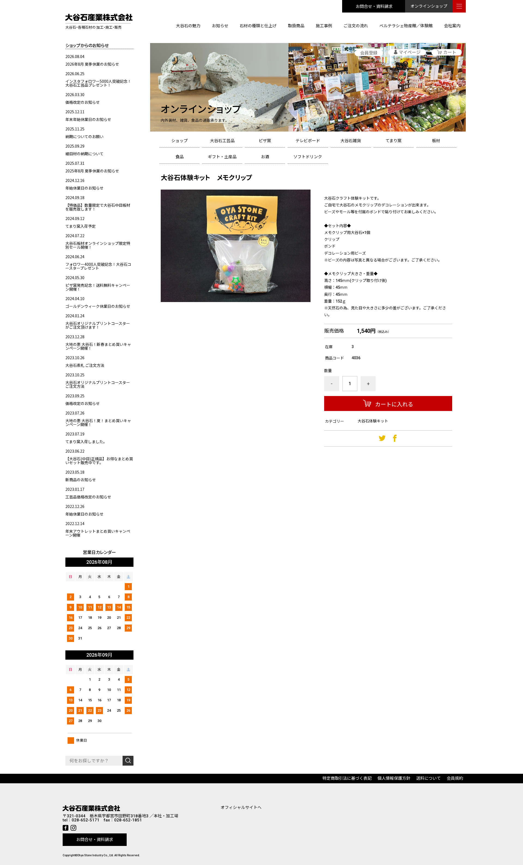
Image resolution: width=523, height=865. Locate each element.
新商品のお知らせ (80, 479)
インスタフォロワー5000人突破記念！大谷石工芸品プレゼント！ (98, 83)
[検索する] (128, 761)
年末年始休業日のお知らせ (88, 119)
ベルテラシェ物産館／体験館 (406, 25)
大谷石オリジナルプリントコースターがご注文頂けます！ (97, 325)
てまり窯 (393, 140)
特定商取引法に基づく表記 (347, 778)
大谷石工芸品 (222, 140)
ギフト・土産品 (222, 156)
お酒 (265, 156)
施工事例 (324, 25)
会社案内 (452, 25)
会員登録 (369, 53)
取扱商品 (296, 25)
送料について (428, 778)
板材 (436, 140)
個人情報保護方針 (394, 778)
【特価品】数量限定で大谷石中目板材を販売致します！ (97, 207)
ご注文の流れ (355, 25)
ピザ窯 (265, 140)
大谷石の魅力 (188, 25)
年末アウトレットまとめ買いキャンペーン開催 (97, 533)
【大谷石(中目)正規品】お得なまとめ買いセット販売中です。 (99, 460)
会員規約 (455, 778)
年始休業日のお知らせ (84, 188)
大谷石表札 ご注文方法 (84, 365)
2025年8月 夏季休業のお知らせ (92, 170)
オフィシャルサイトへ (241, 807)
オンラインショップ (429, 6)
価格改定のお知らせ (82, 102)
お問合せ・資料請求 (374, 6)
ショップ (179, 140)
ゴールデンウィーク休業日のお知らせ (97, 306)
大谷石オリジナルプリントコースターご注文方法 (97, 384)
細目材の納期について (84, 153)
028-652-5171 (85, 820)
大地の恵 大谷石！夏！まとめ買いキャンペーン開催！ (98, 422)
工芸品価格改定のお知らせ (88, 496)
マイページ (410, 52)
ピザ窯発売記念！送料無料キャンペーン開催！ (97, 287)
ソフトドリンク (307, 156)
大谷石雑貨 (350, 140)
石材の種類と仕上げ (258, 25)
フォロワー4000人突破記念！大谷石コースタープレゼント (98, 266)
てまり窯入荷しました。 (86, 441)
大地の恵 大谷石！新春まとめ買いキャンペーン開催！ (98, 346)
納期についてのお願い (84, 136)
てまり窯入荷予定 (80, 226)
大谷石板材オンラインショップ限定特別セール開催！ (97, 245)
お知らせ (220, 25)
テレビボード (308, 140)
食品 (179, 156)
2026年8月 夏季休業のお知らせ (92, 64)
